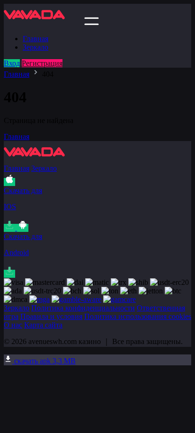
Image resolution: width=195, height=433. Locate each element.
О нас (13, 325)
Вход (12, 63)
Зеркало (35, 47)
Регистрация (42, 63)
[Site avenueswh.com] (43, 22)
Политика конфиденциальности (83, 308)
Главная (35, 39)
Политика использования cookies (137, 316)
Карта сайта (43, 325)
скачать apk (44, 361)
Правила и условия (51, 316)
